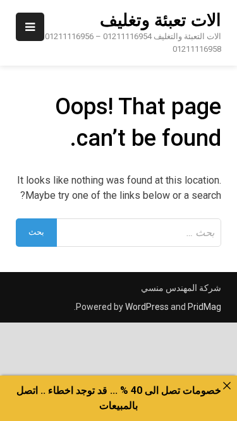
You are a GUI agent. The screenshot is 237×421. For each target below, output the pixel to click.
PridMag (204, 307)
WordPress (147, 307)
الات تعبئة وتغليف (160, 20)
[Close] (227, 386)
